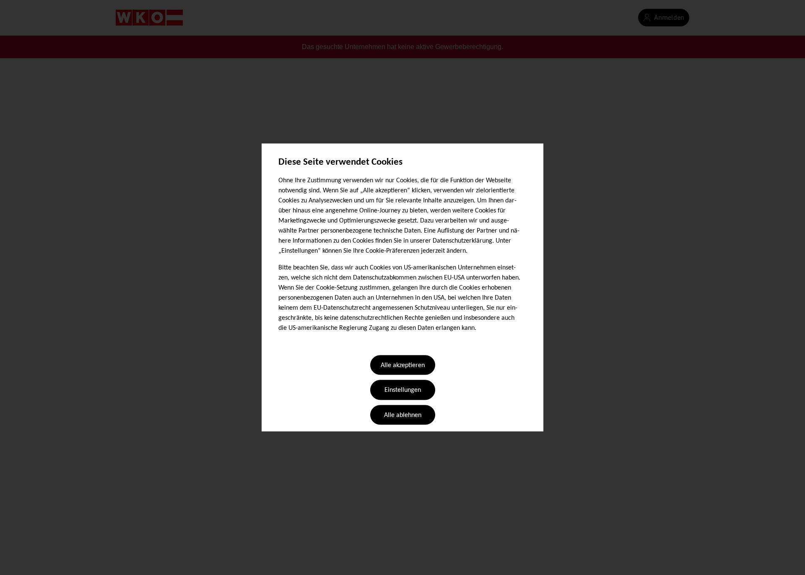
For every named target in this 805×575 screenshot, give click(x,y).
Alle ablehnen (402, 415)
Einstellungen (402, 390)
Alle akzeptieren (403, 365)
